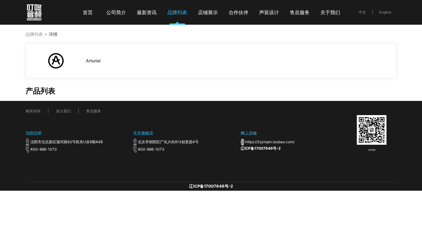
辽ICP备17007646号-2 (261, 148)
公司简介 (116, 12)
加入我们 (63, 111)
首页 (88, 12)
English (385, 12)
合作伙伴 (238, 12)
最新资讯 (147, 12)
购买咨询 (33, 111)
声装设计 (269, 12)
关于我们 (330, 12)
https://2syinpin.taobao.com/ (269, 141)
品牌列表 (177, 12)
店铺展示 (208, 12)
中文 (362, 12)
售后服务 (300, 12)
